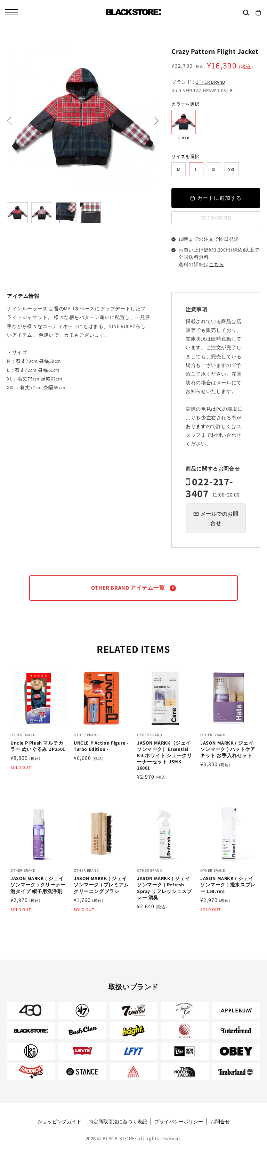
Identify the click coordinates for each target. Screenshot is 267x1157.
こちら (216, 264)
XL (214, 169)
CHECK (183, 122)
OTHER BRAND (210, 82)
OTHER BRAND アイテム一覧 (128, 587)
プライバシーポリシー (178, 1121)
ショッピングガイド (59, 1121)
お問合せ (220, 1121)
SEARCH (246, 12)
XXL (231, 169)
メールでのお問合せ (219, 518)
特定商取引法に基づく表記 (118, 1121)
